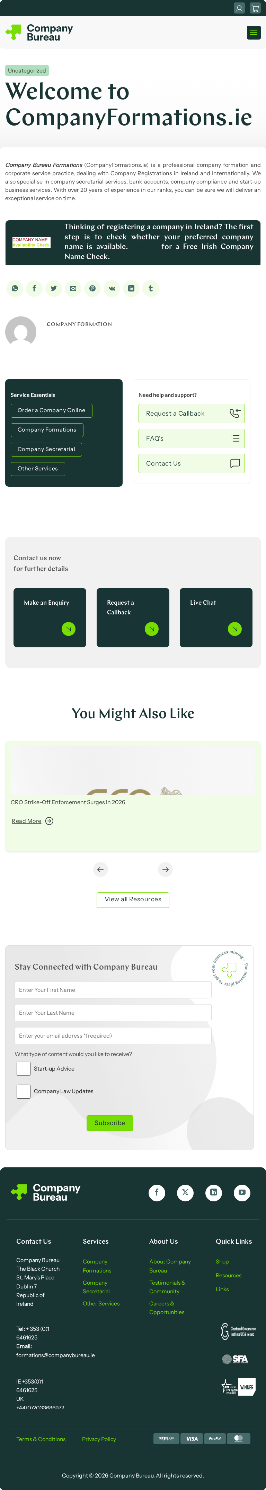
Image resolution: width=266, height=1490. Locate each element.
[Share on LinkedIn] (131, 288)
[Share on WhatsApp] (15, 288)
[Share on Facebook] (34, 288)
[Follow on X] (185, 1193)
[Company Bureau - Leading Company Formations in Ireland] (39, 32)
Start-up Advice (54, 1068)
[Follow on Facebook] (157, 1193)
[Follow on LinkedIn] (213, 1193)
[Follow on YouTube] (242, 1193)
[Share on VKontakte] (112, 288)
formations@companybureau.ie (55, 1355)
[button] (255, 8)
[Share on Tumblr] (150, 288)
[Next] (165, 869)
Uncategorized (27, 70)
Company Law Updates (64, 1091)
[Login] (239, 8)
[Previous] (100, 869)
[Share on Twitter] (53, 288)
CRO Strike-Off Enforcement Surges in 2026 (68, 802)
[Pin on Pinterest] (92, 288)
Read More (26, 820)
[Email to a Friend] (73, 288)
